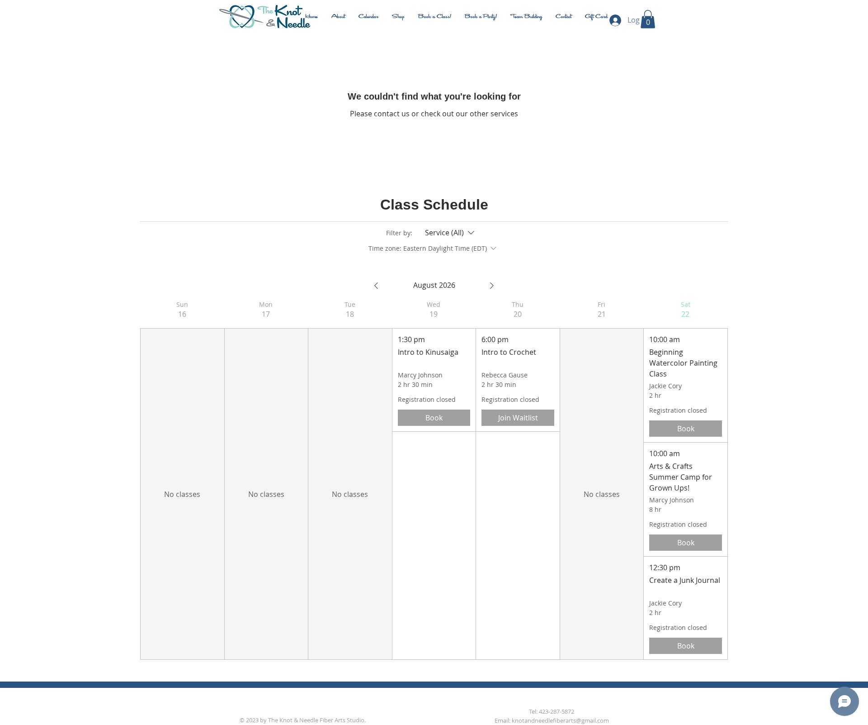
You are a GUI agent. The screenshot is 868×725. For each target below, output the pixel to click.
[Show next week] (491, 285)
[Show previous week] (376, 285)
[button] (648, 19)
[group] (182, 480)
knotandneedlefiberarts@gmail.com (560, 720)
